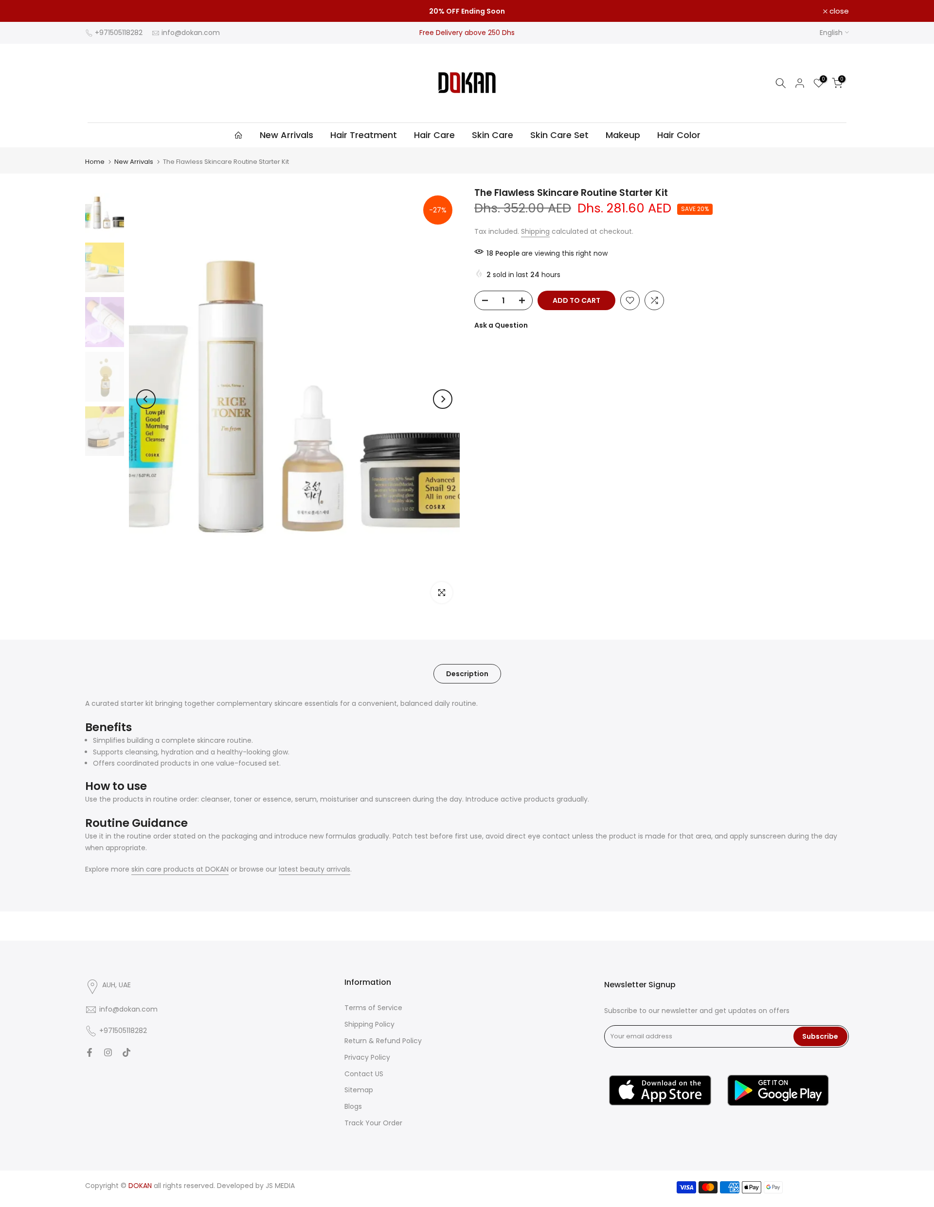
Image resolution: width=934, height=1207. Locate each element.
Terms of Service (373, 1008)
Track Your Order (373, 1123)
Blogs (353, 1106)
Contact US (363, 1074)
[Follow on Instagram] (108, 1052)
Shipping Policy (369, 1024)
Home (95, 161)
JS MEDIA (280, 1185)
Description (467, 673)
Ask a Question (501, 325)
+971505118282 (119, 32)
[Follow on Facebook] (89, 1052)
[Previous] (146, 399)
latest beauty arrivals (314, 869)
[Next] (442, 399)
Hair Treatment (363, 135)
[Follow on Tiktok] (126, 1052)
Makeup (623, 135)
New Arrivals (286, 135)
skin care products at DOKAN (180, 869)
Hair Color (678, 135)
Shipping (535, 231)
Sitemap (358, 1090)
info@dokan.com (191, 32)
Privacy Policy (367, 1057)
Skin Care (492, 135)
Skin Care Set (559, 135)
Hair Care (434, 135)
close (100, 11)
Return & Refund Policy (383, 1041)
